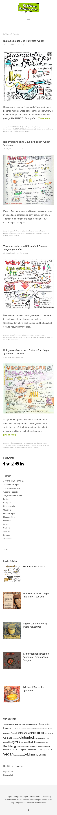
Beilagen (7, 502)
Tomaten (27, 131)
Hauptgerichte (41, 127)
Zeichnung (14, 340)
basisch (23, 233)
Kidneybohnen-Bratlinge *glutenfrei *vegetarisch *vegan (36, 657)
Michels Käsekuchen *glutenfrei (34, 688)
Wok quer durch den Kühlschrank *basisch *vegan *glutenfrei (25, 247)
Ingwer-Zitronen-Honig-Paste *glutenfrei (35, 625)
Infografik (46, 445)
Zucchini (16, 235)
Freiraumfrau (22, 45)
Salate (6, 524)
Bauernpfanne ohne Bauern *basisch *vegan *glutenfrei (26, 143)
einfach (38, 729)
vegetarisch (18, 755)
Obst (48, 746)
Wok (9, 340)
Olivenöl (6, 749)
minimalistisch (48, 129)
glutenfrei (39, 233)
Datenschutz (8, 775)
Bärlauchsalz (25, 729)
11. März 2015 (7, 149)
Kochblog (9, 746)
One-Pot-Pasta (7, 131)
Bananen (35, 724)
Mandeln (42, 746)
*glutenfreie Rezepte (27, 231)
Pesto (29, 749)
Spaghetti (21, 131)
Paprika (15, 131)
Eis (9, 733)
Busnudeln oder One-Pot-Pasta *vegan (23, 40)
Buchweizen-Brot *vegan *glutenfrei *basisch (36, 595)
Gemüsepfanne (30, 233)
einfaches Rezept (46, 729)
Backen (6, 499)
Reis (52, 337)
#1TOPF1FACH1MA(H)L (17, 127)
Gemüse (33, 445)
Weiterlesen (44, 118)
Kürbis (27, 747)
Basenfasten (44, 724)
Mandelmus (34, 746)
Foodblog (27, 445)
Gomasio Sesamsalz (34, 566)
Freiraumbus (39, 129)
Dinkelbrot (32, 729)
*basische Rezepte (15, 231)
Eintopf (5, 733)
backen (29, 724)
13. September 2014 (9, 253)
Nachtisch (7, 520)
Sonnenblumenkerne (21, 447)
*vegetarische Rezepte (12, 495)
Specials (6, 531)
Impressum (8, 771)
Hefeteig (37, 738)
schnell (38, 750)
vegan (11, 235)
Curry (28, 337)
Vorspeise (7, 538)
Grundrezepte (38, 443)
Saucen (45, 443)
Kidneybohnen (43, 742)
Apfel (17, 724)
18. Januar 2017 (8, 45)
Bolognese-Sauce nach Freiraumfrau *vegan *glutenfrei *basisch (26, 351)
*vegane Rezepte (31, 127)
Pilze (34, 749)
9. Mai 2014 (7, 357)
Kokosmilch (40, 337)
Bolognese (20, 445)
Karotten (6, 447)
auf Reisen (31, 129)
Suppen (6, 535)
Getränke (7, 510)
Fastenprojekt (9, 506)
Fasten (13, 733)
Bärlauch (17, 729)
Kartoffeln (46, 233)
